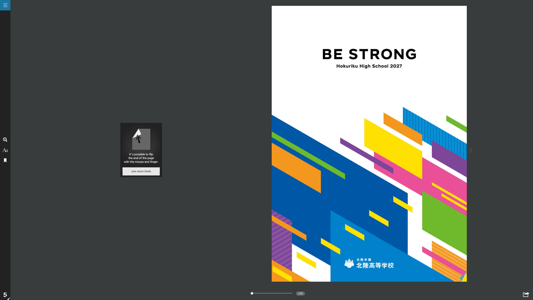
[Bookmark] (5, 160)
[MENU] (5, 5)
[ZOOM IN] (5, 139)
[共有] (526, 294)
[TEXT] (5, 150)
